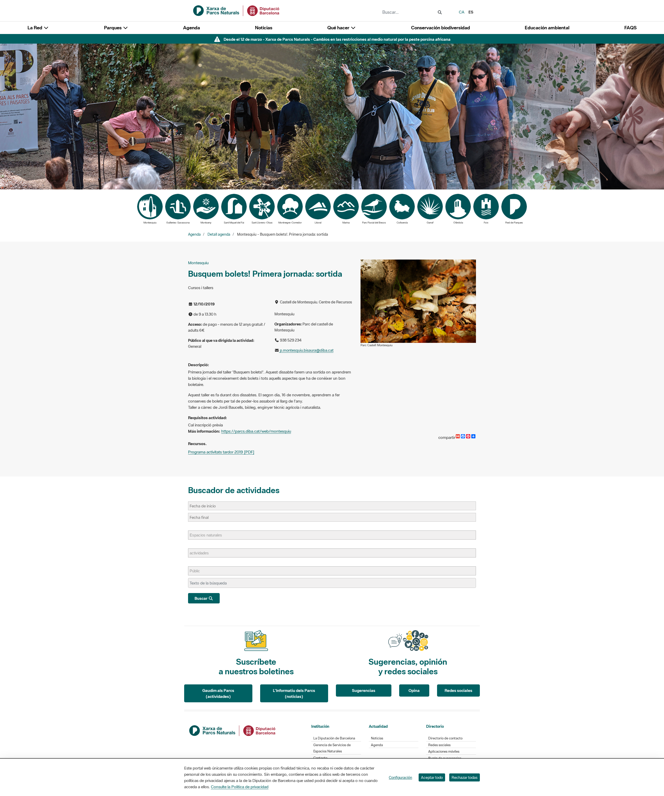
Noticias (263, 28)
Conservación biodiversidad (440, 28)
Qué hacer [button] (338, 28)
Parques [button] (113, 28)
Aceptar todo (432, 777)
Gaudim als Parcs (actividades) (218, 693)
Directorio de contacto (445, 738)
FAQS (630, 28)
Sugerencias (363, 690)
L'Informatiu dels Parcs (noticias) (294, 693)
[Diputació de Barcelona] (232, 730)
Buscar (201, 598)
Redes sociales (458, 690)
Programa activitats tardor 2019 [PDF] (221, 451)
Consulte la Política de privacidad (239, 786)
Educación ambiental (547, 28)
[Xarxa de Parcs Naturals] (236, 10)
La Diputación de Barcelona (334, 738)
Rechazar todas (465, 777)
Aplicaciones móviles (443, 751)
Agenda (191, 28)
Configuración (400, 777)
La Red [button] (35, 28)
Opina (414, 690)
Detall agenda (219, 234)
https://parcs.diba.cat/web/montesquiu (256, 431)
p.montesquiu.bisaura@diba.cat (306, 350)
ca (461, 12)
